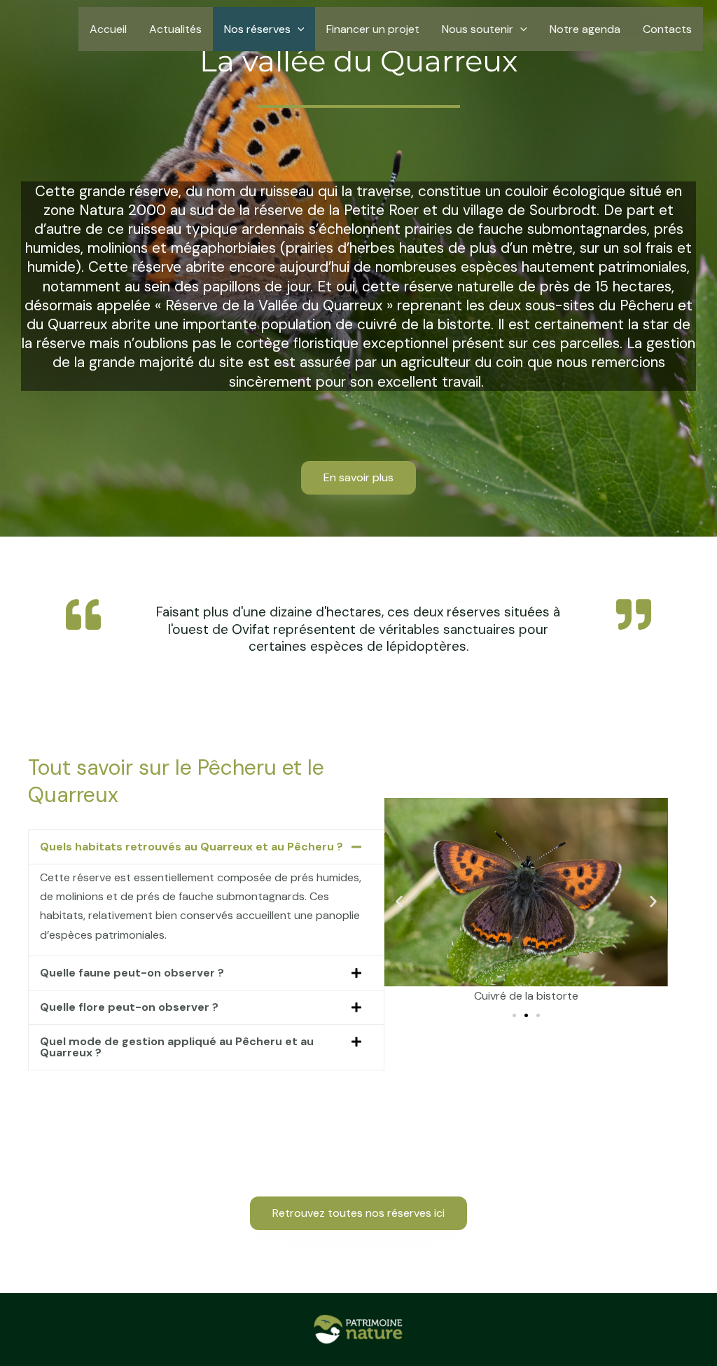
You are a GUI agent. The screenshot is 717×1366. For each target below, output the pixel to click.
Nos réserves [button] (257, 29)
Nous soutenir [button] (477, 29)
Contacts (667, 29)
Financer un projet (372, 29)
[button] (298, 29)
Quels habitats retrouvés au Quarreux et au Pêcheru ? (191, 846)
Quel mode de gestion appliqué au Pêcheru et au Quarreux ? (177, 1047)
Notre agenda (585, 29)
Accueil (108, 29)
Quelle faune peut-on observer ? (132, 972)
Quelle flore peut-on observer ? (129, 1007)
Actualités (175, 29)
